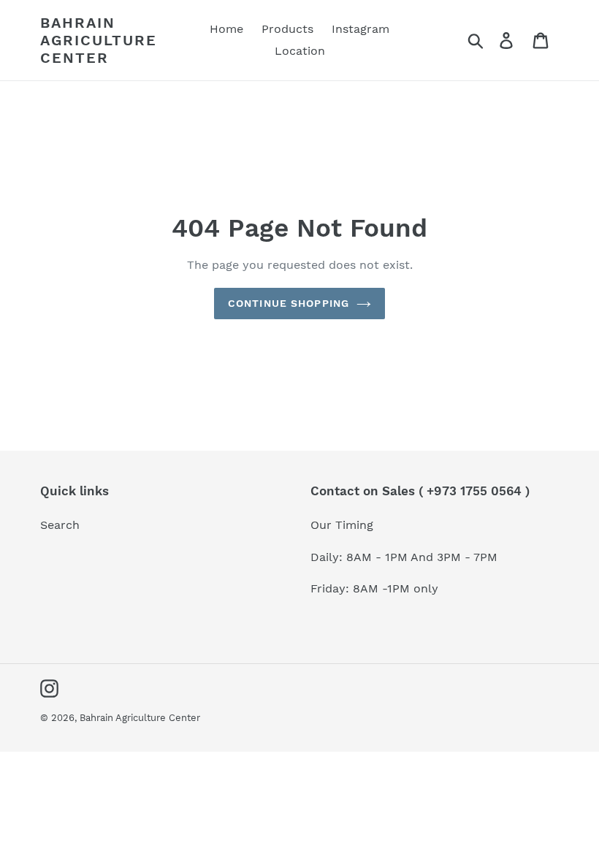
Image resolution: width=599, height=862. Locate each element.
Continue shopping (288, 303)
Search (60, 525)
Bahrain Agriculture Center (98, 40)
